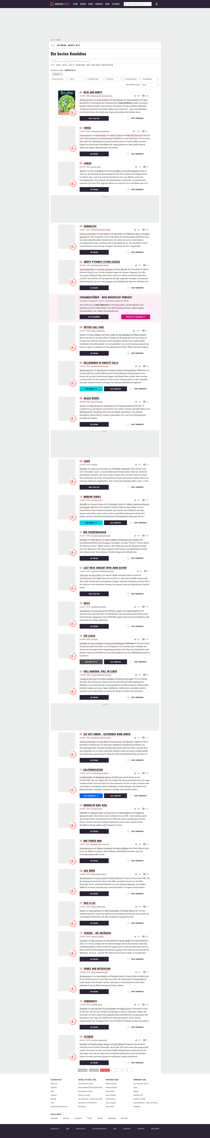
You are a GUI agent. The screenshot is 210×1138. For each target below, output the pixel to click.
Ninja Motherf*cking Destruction (90, 1087)
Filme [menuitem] (75, 4)
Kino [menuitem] (107, 4)
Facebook (54, 1118)
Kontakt (53, 1099)
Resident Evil (138, 1095)
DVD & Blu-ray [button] (94, 118)
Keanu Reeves (111, 1095)
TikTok (89, 1118)
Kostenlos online (107, 65)
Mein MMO (155, 1129)
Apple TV (71, 65)
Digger (135, 1091)
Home (53, 40)
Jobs (114, 1129)
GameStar (127, 1129)
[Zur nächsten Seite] (116, 1070)
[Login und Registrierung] (156, 4)
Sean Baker (110, 1106)
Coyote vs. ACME (139, 1099)
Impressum (55, 1129)
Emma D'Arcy (110, 1099)
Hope (135, 1087)
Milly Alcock (110, 1091)
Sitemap (54, 1087)
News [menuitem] (90, 4)
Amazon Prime (80, 65)
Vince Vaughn (111, 1103)
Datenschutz (80, 1129)
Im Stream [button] (94, 154)
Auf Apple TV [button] (90, 662)
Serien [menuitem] (83, 4)
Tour (52, 1103)
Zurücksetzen (69, 70)
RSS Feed (124, 1118)
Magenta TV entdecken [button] (134, 317)
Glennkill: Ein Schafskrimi (87, 1103)
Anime (88, 65)
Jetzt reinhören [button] (94, 317)
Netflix (64, 65)
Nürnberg (82, 1106)
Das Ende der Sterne (85, 1084)
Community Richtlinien (59, 1106)
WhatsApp (112, 1118)
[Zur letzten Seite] (127, 1070)
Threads (100, 1118)
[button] (135, 118)
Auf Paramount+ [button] (90, 796)
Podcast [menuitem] (99, 4)
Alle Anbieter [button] (115, 389)
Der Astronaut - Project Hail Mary (90, 1099)
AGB (67, 1129)
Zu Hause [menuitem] (116, 4)
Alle (53, 45)
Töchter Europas (84, 1095)
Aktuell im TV (74, 45)
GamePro (140, 1129)
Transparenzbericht (99, 1129)
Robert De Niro (111, 1084)
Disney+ (58, 65)
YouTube (66, 1118)
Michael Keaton (111, 1087)
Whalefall (136, 1106)
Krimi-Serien (95, 65)
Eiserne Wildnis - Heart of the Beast (146, 1103)
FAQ (52, 1091)
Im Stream (61, 45)
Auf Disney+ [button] (90, 389)
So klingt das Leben (85, 1091)
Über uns (54, 1084)
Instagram (78, 1118)
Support (54, 1095)
